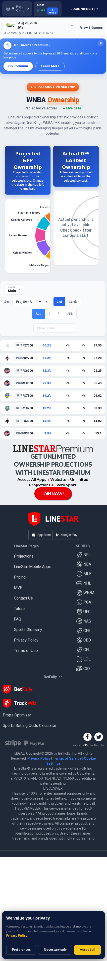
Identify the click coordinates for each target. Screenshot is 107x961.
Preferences (21, 950)
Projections (24, 556)
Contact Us (23, 598)
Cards (73, 302)
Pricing (20, 577)
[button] (17, 8)
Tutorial (20, 609)
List (59, 302)
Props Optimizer (17, 715)
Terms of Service (67, 758)
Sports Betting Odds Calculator (29, 726)
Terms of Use (26, 651)
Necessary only (55, 950)
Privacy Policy (26, 640)
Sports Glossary (28, 630)
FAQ (17, 619)
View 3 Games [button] (91, 27)
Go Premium (18, 66)
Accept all (87, 950)
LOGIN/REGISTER (84, 8)
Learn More (50, 66)
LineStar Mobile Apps (32, 567)
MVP (18, 588)
